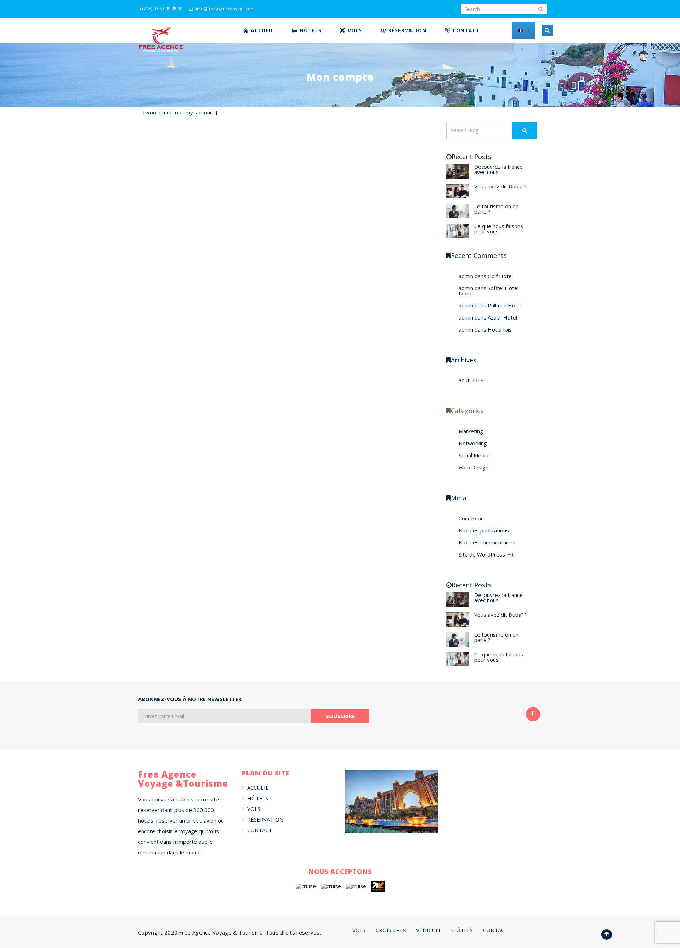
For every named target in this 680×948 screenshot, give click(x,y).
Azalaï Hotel (502, 317)
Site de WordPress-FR (486, 554)
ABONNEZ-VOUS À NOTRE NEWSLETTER (190, 699)
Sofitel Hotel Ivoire (488, 290)
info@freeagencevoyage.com (225, 8)
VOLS (253, 808)
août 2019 (471, 380)
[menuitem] (258, 30)
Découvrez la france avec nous (498, 169)
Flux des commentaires (487, 542)
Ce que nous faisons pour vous (498, 228)
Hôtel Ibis (500, 329)
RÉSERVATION (265, 819)
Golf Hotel (500, 276)
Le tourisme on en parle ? (496, 209)
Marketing (471, 431)
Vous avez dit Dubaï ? (500, 186)
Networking (473, 443)
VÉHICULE (429, 929)
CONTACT (259, 830)
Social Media (473, 455)
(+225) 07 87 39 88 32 (161, 8)
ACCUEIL (257, 787)
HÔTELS (257, 798)
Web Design (473, 467)
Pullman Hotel (505, 305)
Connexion (471, 518)
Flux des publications (484, 530)
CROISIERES (391, 929)
